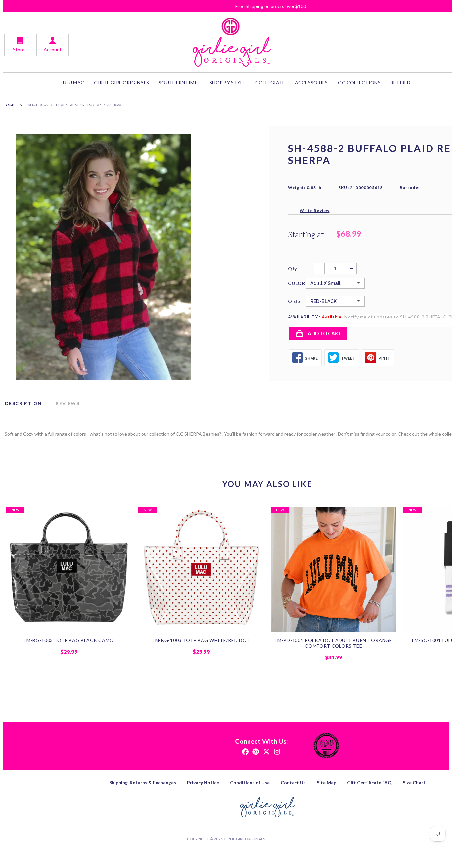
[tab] (25, 403)
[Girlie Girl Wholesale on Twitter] (266, 751)
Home (9, 105)
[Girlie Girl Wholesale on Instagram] (277, 751)
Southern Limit (179, 82)
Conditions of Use (250, 782)
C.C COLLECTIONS (359, 82)
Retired (400, 82)
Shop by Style (227, 82)
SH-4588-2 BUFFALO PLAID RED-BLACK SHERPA (74, 105)
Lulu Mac (72, 82)
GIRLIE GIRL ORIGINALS (121, 82)
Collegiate (270, 82)
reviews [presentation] (67, 403)
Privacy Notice (203, 782)
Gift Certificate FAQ (369, 782)
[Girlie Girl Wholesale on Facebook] (245, 751)
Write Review (314, 210)
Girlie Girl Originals (244, 838)
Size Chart (414, 782)
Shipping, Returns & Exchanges (142, 782)
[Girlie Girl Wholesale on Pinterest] (255, 751)
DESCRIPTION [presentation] (23, 403)
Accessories (311, 82)
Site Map (326, 782)
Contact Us (293, 782)
